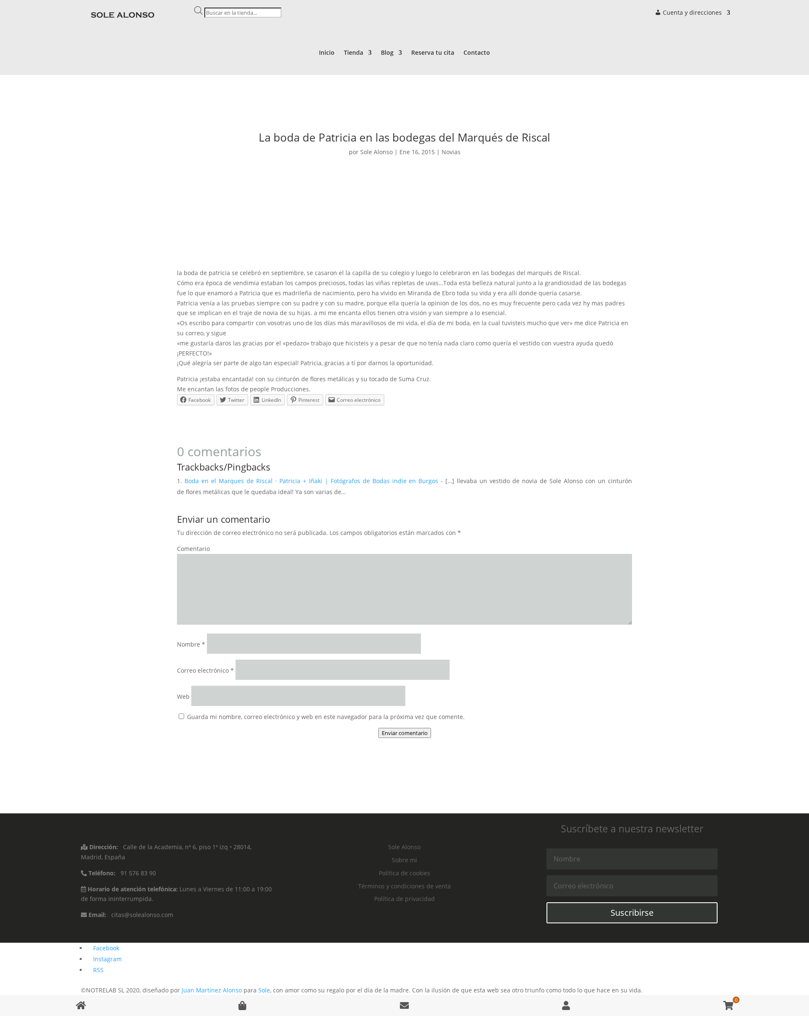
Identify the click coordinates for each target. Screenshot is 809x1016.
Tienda (353, 53)
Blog (387, 53)
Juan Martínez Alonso (212, 990)
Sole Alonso (376, 152)
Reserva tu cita (432, 53)
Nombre (191, 644)
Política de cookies (404, 873)
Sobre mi (404, 860)
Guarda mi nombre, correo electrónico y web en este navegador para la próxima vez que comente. (326, 717)
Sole (264, 990)
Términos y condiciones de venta (404, 886)
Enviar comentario (405, 733)
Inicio (327, 53)
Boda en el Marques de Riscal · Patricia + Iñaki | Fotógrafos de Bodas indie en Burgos (311, 481)
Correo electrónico (205, 670)
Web (183, 696)
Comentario (193, 549)
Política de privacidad (404, 899)
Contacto (476, 53)
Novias (451, 152)
